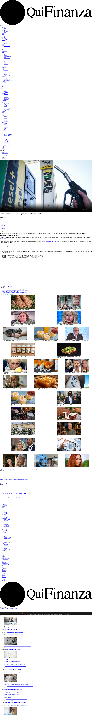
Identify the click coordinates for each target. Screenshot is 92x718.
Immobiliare (4, 38)
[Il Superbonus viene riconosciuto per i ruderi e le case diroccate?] (47, 697)
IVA (2, 565)
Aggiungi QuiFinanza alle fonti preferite (8, 155)
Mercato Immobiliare (5, 529)
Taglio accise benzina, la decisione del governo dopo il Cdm (11, 291)
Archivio (18, 608)
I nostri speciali (4, 67)
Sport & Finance (4, 44)
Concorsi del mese (4, 154)
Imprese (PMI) (6, 29)
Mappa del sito (11, 608)
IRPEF (3, 566)
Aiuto (42, 614)
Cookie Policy (34, 614)
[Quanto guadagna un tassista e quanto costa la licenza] (47, 687)
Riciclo (5, 57)
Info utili (3, 45)
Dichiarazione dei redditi (5, 554)
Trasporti (10, 286)
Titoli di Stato (6, 64)
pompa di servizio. (3, 238)
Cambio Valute (6, 78)
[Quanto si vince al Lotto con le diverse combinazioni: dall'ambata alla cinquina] (47, 684)
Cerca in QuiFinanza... (3, 607)
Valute (5, 65)
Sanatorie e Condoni (5, 563)
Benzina (1, 286)
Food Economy (6, 103)
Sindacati (3, 567)
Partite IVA (5, 528)
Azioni (5, 62)
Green (3, 115)
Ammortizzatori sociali (5, 564)
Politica (3, 49)
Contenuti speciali (2, 608)
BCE (2, 569)
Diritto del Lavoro (6, 36)
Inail (2, 576)
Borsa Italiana (6, 60)
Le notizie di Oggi (4, 579)
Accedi (1, 25)
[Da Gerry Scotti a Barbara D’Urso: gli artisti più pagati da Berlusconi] (47, 700)
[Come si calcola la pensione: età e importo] (47, 627)
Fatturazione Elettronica (7, 72)
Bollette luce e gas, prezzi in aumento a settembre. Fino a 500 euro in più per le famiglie (13, 493)
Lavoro (3, 34)
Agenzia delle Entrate (5, 559)
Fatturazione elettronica (5, 573)
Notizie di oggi (4, 504)
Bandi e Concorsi (6, 35)
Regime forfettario (6, 517)
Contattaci (7, 608)
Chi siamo (25, 614)
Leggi (5, 32)
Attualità (3, 84)
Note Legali (28, 614)
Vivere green (6, 121)
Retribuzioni (6, 527)
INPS (3, 555)
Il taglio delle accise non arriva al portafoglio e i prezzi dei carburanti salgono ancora (14, 292)
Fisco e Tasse (4, 30)
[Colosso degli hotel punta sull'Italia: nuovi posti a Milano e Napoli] (47, 664)
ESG (4, 54)
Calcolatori (3, 76)
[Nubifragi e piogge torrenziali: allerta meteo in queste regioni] (47, 678)
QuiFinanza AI (4, 37)
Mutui (5, 73)
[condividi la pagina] (1, 219)
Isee (2, 574)
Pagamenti (3, 556)
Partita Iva (5, 74)
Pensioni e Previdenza (7, 75)
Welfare (3, 561)
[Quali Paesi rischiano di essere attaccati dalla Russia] (47, 667)
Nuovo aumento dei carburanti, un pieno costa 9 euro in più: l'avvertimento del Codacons (15, 290)
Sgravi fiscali (4, 560)
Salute (3, 146)
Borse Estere (6, 127)
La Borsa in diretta (5, 152)
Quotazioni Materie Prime (8, 80)
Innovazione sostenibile (7, 56)
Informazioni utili (4, 518)
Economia (3, 27)
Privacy (31, 614)
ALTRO (1, 88)
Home (3, 157)
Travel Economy (6, 42)
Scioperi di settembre (5, 153)
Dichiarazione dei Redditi (8, 134)
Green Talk (5, 55)
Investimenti (6, 91)
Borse (3, 59)
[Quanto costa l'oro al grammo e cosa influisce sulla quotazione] (47, 655)
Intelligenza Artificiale (7, 145)
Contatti (3, 86)
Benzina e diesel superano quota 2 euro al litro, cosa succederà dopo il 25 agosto (14, 289)
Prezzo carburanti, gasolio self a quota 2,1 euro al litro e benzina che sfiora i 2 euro (14, 288)
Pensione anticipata (7, 522)
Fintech (5, 82)
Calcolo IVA (6, 139)
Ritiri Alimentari (6, 109)
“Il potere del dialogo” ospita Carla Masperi (6, 483)
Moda (5, 41)
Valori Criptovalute (7, 79)
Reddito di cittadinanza (5, 558)
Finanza (5, 28)
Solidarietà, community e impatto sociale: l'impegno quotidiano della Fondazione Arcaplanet (14, 479)
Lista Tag (3, 580)
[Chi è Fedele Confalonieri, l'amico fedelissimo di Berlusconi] (47, 661)
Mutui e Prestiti (6, 39)
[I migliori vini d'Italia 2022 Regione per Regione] (47, 694)
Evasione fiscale (6, 516)
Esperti (3, 85)
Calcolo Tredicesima (7, 140)
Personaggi (3, 48)
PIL (2, 572)
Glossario (3, 66)
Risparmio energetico (7, 58)
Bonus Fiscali (6, 31)
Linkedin (3, 228)
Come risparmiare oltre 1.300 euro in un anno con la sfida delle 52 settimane (11, 497)
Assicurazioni (6, 70)
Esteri (3, 52)
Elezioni (5, 50)
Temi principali (4, 578)
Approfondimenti (4, 505)
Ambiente (5, 53)
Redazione (3, 550)
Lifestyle (3, 40)
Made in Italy (4, 562)
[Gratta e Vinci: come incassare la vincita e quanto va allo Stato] (47, 634)
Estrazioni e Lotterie (7, 46)
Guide (3, 69)
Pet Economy (6, 43)
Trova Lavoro (6, 97)
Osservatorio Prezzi (5, 51)
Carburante (4, 286)
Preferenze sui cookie (38, 614)
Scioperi (5, 47)
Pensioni (3, 33)
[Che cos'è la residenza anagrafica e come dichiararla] (47, 711)
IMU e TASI (4, 571)
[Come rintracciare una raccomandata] (47, 647)
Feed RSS (15, 608)
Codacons (7, 286)
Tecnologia (3, 81)
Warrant (5, 63)
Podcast (3, 68)
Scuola (3, 557)
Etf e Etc (5, 61)
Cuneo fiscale (4, 575)
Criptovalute (6, 133)
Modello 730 (4, 577)
